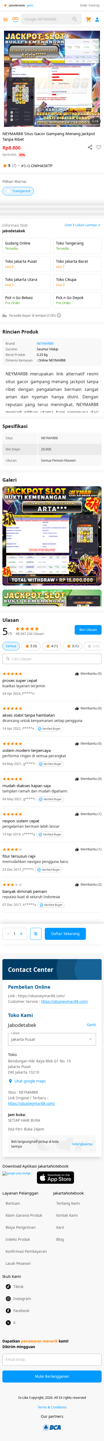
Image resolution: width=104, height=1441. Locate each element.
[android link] (16, 1177)
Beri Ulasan (88, 629)
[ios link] (55, 1177)
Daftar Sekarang (65, 933)
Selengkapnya (82, 1144)
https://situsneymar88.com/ (64, 1001)
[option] (52, 79)
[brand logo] (16, 19)
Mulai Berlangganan (52, 1376)
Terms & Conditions (52, 1407)
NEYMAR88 (45, 343)
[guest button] (97, 19)
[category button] (5, 19)
